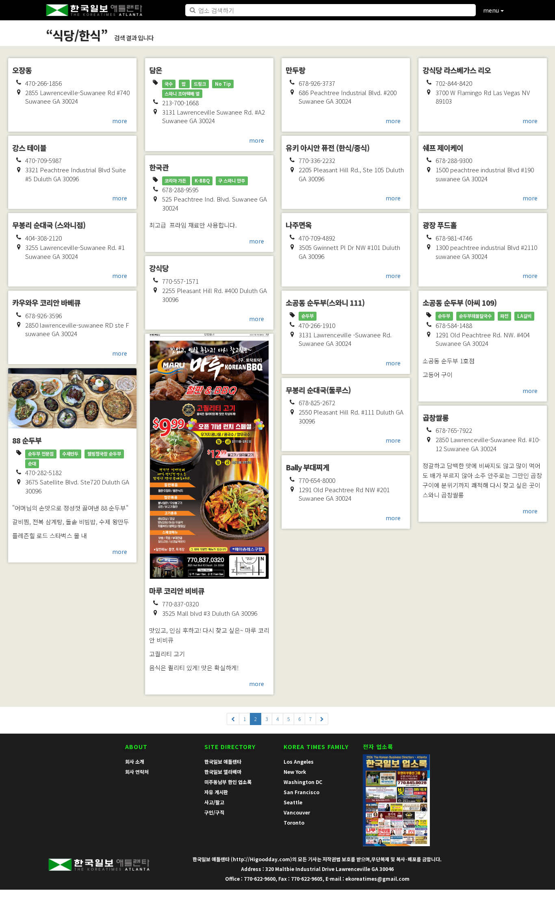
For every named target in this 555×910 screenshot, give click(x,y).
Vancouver (297, 812)
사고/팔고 (214, 802)
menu (492, 10)
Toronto (294, 822)
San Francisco (301, 791)
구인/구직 (214, 812)
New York (295, 771)
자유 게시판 (216, 791)
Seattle (293, 802)
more (119, 121)
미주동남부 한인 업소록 (227, 781)
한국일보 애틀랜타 (222, 761)
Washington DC (303, 781)
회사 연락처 (137, 771)
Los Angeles (299, 761)
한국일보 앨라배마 (222, 771)
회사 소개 (134, 761)
